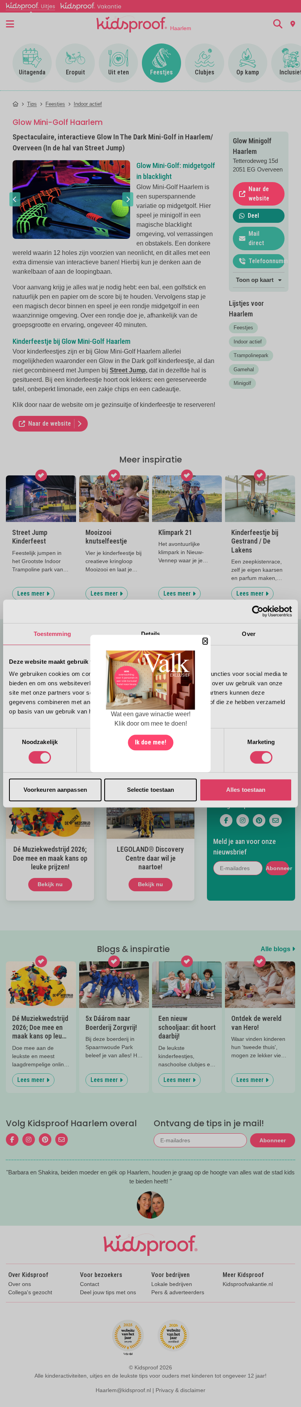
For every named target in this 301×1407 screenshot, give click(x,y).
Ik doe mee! (150, 742)
